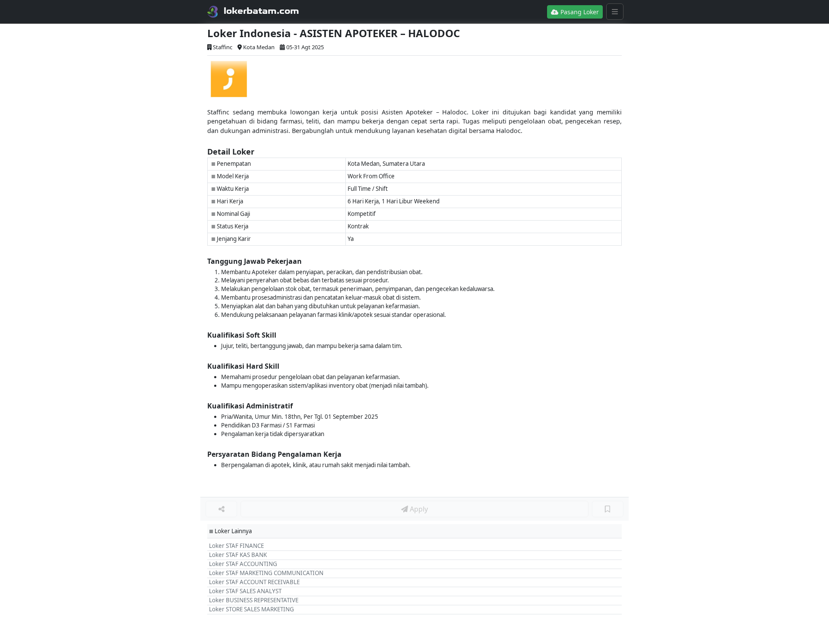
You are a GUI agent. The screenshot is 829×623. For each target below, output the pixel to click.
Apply (418, 509)
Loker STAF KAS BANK (238, 555)
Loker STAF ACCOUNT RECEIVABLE (254, 582)
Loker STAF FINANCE (236, 546)
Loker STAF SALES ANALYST (245, 591)
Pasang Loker (579, 12)
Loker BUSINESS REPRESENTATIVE (253, 600)
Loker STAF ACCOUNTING (243, 564)
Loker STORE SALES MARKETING (251, 609)
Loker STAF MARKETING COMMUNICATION (266, 573)
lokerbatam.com (261, 11)
